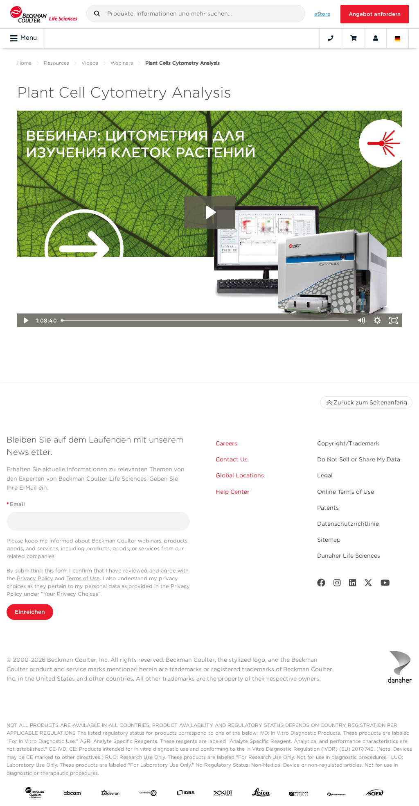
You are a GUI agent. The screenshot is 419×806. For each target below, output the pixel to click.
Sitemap (328, 539)
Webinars (121, 63)
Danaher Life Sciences (348, 555)
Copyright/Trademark (348, 443)
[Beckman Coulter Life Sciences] (43, 14)
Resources (56, 63)
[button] (97, 13)
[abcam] (72, 794)
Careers (226, 443)
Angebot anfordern (375, 14)
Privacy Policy (35, 578)
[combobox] (196, 13)
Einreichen (30, 611)
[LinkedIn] (352, 584)
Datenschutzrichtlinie (348, 523)
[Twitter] (368, 584)
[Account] (375, 38)
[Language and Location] (398, 38)
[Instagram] (337, 584)
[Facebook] (321, 584)
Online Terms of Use (345, 491)
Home (24, 63)
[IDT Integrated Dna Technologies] (223, 794)
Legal (325, 475)
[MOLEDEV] (299, 794)
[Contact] (331, 38)
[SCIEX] (374, 794)
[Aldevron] (110, 794)
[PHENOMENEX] (337, 794)
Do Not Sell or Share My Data (358, 459)
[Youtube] (385, 584)
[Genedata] (148, 794)
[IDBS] (186, 794)
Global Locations (240, 475)
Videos (89, 63)
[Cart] (353, 38)
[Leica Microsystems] (261, 794)
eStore (322, 14)
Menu (28, 37)
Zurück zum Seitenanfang (370, 402)
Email (16, 504)
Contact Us (232, 459)
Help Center (233, 491)
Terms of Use (83, 578)
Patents (328, 507)
